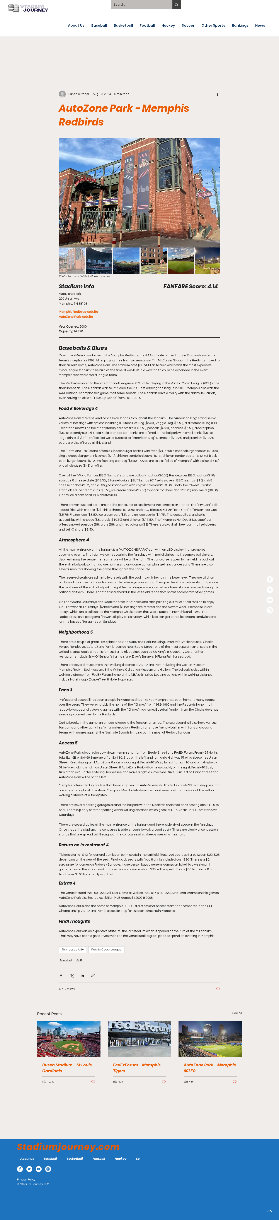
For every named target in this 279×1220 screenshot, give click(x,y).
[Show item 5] (181, 260)
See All (237, 1013)
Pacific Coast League (106, 949)
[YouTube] (270, 600)
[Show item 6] (208, 260)
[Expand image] (139, 192)
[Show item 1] (72, 260)
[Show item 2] (99, 260)
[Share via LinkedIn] (82, 975)
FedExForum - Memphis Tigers (137, 1068)
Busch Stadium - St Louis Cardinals (67, 1068)
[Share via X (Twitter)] (72, 975)
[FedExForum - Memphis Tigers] (139, 1039)
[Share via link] (93, 975)
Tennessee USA (73, 949)
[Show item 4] (154, 260)
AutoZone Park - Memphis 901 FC (210, 1068)
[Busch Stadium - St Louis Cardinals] (68, 1039)
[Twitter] (270, 589)
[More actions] (217, 94)
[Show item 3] (126, 260)
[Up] (270, 1211)
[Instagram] (270, 610)
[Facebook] (270, 579)
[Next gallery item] (215, 193)
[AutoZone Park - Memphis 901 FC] (210, 1039)
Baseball (66, 960)
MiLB (79, 960)
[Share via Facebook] (61, 975)
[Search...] (176, 4)
